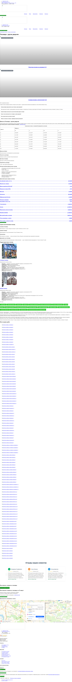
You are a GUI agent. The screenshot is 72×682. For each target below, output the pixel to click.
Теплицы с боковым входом (57, 304)
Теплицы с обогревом (32, 307)
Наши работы (35, 13)
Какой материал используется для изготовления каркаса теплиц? (12, 111)
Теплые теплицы (23, 309)
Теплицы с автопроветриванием (45, 304)
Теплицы (25, 13)
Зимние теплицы (3, 288)
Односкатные (3, 304)
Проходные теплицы (11, 304)
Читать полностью (12, 579)
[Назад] (6, 574)
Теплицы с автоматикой (34, 304)
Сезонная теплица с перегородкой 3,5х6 (37, 99)
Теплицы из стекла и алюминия (15, 678)
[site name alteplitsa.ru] (14, 11)
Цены (30, 13)
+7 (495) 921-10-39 (22, 124)
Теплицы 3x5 (25, 304)
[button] (36, 107)
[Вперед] (65, 574)
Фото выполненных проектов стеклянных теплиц (36, 309)
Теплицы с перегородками (42, 307)
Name (1, 667)
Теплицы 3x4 (19, 304)
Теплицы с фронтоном (14, 309)
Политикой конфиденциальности (53, 674)
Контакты (46, 13)
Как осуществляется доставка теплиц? (8, 116)
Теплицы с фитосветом (5, 309)
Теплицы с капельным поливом (21, 307)
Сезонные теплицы (4, 260)
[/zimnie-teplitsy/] (9, 286)
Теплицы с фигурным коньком (64, 307)
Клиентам (41, 13)
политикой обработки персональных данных (25, 671)
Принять (2, 676)
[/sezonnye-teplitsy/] (9, 258)
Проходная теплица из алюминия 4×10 (37, 67)
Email (1, 668)
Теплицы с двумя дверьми (9, 307)
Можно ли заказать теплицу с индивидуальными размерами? (12, 118)
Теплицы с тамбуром (52, 307)
